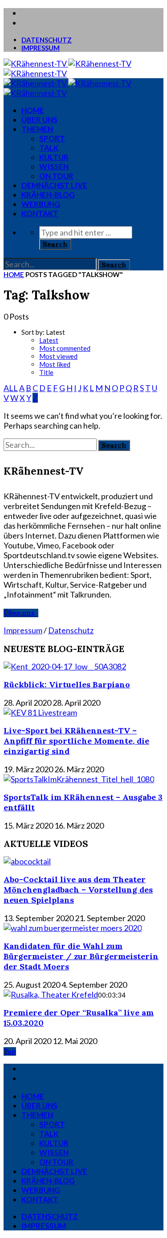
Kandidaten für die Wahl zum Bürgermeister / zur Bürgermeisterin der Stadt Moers (81, 956)
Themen (37, 129)
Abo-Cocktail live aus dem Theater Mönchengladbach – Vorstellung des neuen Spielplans (78, 889)
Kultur (54, 157)
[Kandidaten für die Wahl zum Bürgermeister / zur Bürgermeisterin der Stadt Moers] (73, 928)
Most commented (64, 348)
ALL (11, 388)
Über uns (39, 119)
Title (46, 372)
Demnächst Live (54, 185)
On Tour (56, 176)
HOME (32, 110)
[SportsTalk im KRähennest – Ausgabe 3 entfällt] (79, 779)
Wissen (54, 166)
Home (14, 274)
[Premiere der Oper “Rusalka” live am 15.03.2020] (51, 994)
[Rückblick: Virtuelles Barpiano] (65, 666)
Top (10, 1051)
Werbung (40, 204)
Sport (52, 138)
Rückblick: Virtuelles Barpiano (67, 684)
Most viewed (58, 356)
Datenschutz (46, 40)
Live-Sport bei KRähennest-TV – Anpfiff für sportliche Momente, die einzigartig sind (76, 740)
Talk (48, 147)
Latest (48, 340)
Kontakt (39, 213)
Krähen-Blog (48, 194)
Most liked (54, 364)
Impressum (40, 48)
